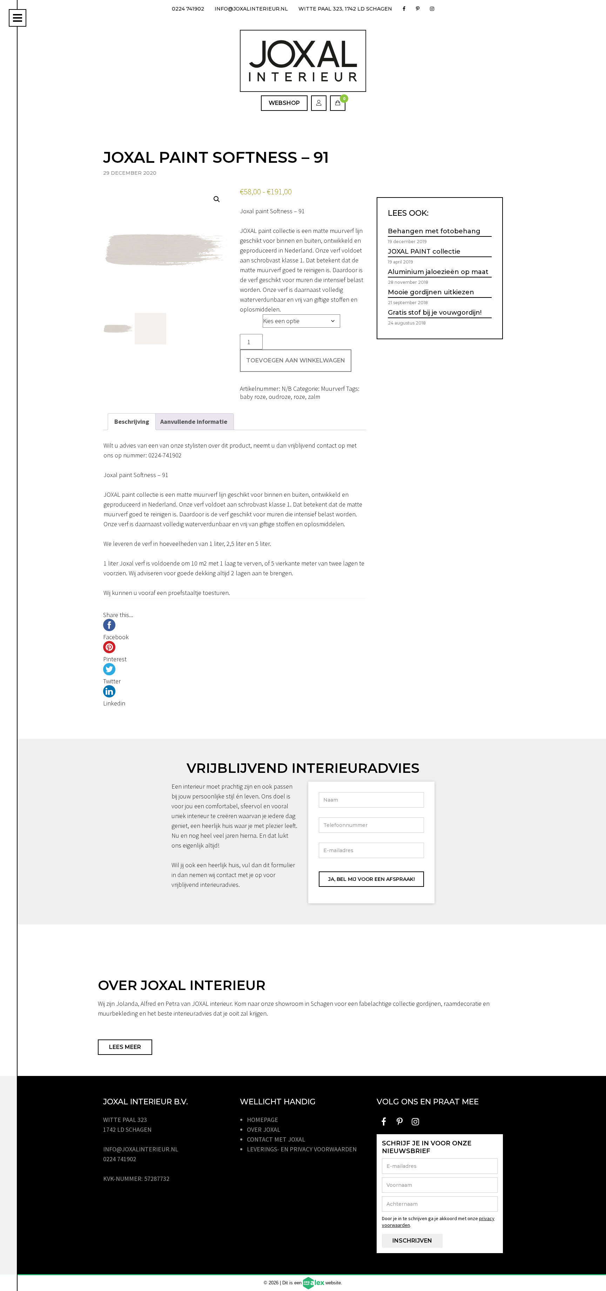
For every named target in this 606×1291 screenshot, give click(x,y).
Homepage (262, 1120)
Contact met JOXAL (276, 1139)
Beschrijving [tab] (131, 421)
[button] (216, 199)
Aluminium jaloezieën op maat (438, 272)
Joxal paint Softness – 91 (272, 211)
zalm (314, 397)
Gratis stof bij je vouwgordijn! (435, 312)
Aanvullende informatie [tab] (193, 421)
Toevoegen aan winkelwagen (295, 360)
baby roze (253, 397)
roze (299, 397)
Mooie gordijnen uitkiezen (431, 292)
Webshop (284, 103)
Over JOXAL (263, 1129)
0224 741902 (188, 9)
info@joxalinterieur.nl (251, 9)
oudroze (280, 397)
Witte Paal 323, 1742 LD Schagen (345, 9)
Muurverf (333, 388)
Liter (248, 319)
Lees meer (125, 1047)
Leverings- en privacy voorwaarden (302, 1149)
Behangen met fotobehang (434, 231)
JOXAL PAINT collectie (424, 251)
